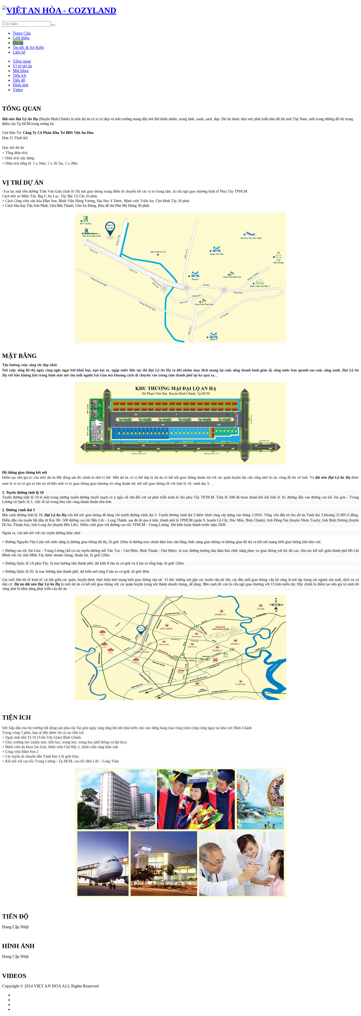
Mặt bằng (21, 70)
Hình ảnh (20, 85)
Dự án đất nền (26, 584)
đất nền (321, 477)
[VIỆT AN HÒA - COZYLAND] (59, 10)
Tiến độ (19, 80)
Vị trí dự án (22, 66)
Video (18, 89)
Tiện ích (19, 75)
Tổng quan (22, 61)
